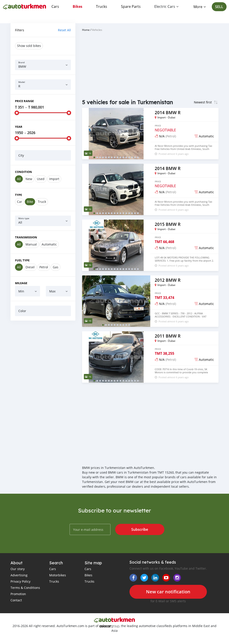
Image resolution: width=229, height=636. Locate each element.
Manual (31, 244)
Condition (23, 172)
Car (19, 201)
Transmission (26, 237)
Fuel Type (22, 260)
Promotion (18, 594)
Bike (30, 201)
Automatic (49, 244)
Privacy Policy (20, 581)
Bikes (77, 6)
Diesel (30, 267)
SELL (219, 6)
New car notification (168, 592)
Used (41, 179)
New (28, 179)
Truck (42, 201)
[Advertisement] (43, 353)
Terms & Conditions (25, 588)
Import (54, 179)
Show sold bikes (29, 46)
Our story (18, 569)
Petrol (43, 267)
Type (18, 195)
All (19, 179)
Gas (55, 267)
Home (86, 29)
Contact (16, 600)
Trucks (101, 6)
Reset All (64, 30)
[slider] (17, 113)
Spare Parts (131, 6)
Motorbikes (57, 575)
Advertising (19, 575)
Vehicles (97, 29)
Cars (55, 6)
